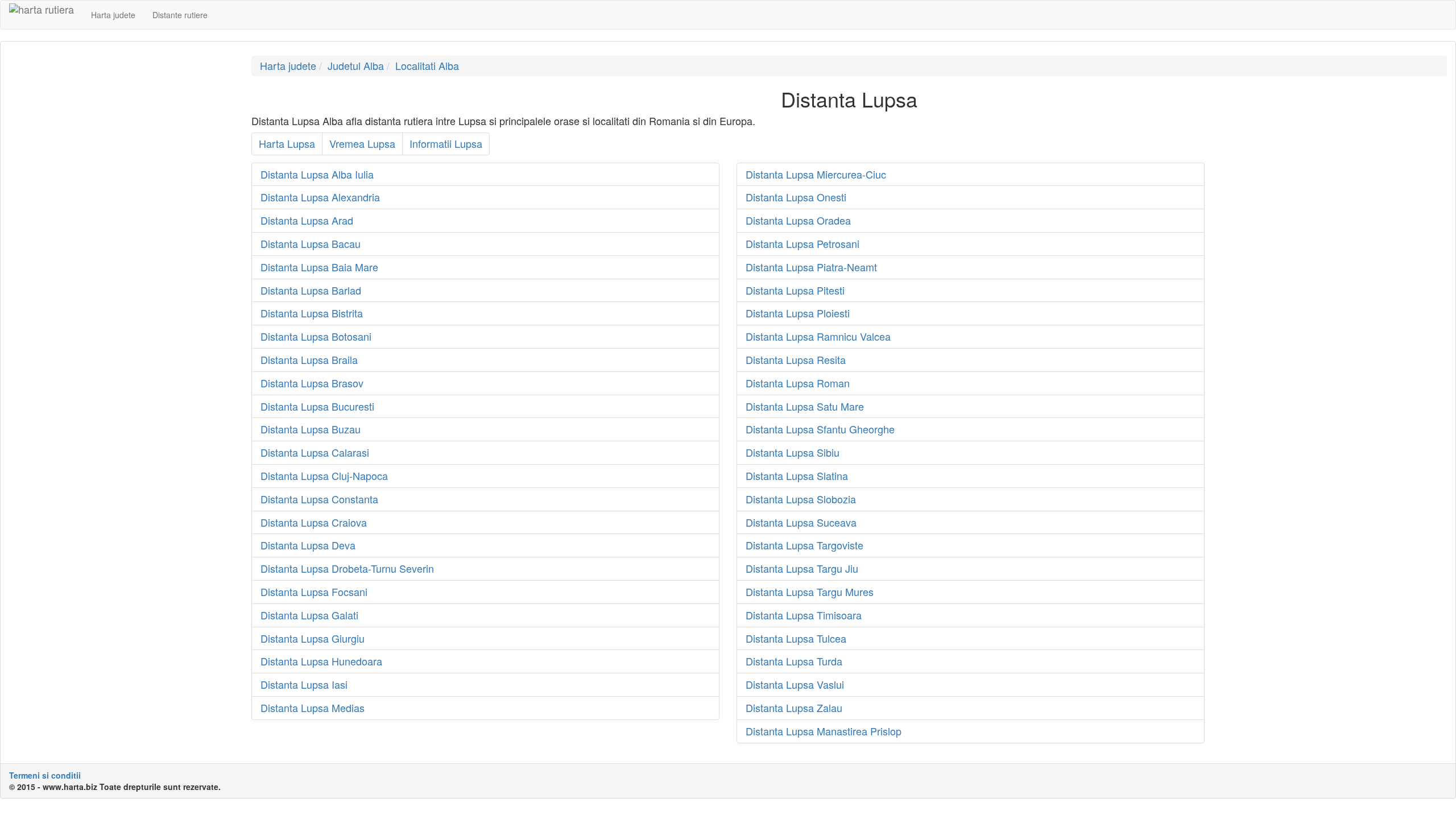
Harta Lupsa (287, 143)
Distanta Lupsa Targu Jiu (802, 568)
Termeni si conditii (45, 775)
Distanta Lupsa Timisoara (804, 614)
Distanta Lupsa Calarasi (314, 452)
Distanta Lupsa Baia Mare (319, 266)
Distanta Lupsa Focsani (313, 591)
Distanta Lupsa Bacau (310, 243)
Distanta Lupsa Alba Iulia (317, 174)
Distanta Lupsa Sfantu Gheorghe (820, 428)
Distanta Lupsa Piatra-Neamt (811, 266)
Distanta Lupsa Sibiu (792, 452)
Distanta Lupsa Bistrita (311, 312)
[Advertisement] (121, 135)
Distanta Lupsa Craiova (313, 522)
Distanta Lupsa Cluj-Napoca (324, 475)
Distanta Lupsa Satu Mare (805, 406)
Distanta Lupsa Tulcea (796, 638)
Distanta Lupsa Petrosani (802, 243)
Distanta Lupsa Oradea (798, 220)
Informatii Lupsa (446, 143)
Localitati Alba (427, 65)
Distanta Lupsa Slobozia (801, 498)
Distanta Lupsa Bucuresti (317, 406)
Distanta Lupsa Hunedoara (321, 660)
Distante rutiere (180, 14)
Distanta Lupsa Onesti (796, 196)
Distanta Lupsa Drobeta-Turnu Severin (347, 568)
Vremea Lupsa (362, 143)
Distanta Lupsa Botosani (315, 336)
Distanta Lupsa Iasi (304, 684)
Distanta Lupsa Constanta (319, 498)
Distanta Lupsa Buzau (310, 428)
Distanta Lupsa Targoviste (804, 544)
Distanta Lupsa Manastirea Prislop (823, 730)
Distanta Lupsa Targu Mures (810, 591)
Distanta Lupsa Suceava (801, 522)
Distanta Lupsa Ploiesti (798, 312)
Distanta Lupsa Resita (796, 359)
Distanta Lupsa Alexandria (320, 196)
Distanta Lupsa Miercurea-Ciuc (816, 174)
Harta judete (113, 14)
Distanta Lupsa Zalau (794, 707)
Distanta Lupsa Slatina (797, 475)
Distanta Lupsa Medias (312, 707)
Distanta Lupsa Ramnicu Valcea (818, 336)
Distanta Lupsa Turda (794, 660)
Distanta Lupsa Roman (798, 382)
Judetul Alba (356, 65)
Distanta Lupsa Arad (306, 220)
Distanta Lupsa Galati (309, 614)
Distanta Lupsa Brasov (311, 382)
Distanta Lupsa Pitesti (795, 290)
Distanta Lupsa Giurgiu (312, 638)
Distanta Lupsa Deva (307, 544)
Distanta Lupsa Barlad (310, 290)
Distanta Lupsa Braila (309, 359)
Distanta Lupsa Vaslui (795, 684)
